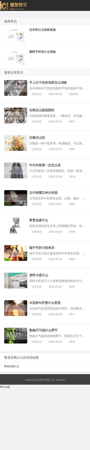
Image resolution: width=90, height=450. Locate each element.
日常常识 (37, 94)
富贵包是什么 (38, 220)
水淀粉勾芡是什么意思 (45, 302)
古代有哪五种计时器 (43, 192)
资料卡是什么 (38, 275)
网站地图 (5, 386)
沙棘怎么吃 (37, 137)
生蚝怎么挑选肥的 (41, 110)
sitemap (60, 379)
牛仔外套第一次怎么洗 (45, 165)
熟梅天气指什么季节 (43, 330)
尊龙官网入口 (11, 366)
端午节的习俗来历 (41, 247)
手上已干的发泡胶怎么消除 (48, 82)
